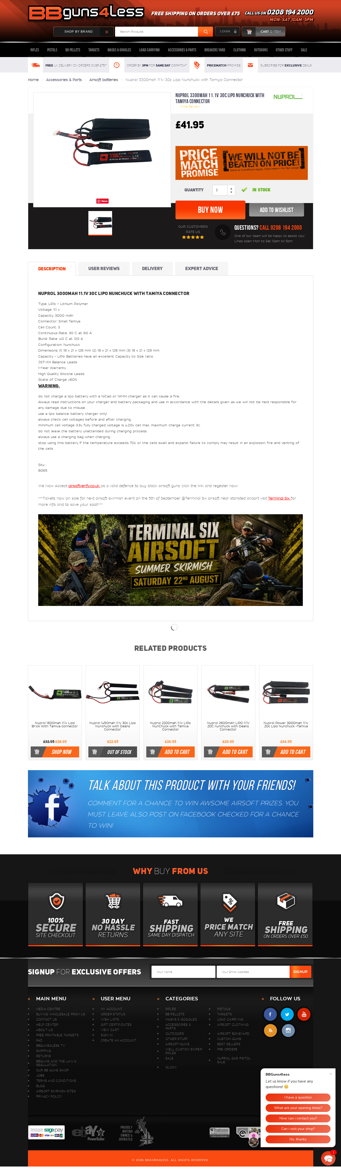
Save (104, 201)
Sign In (107, 1035)
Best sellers (229, 1044)
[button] (328, 1158)
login (225, 31)
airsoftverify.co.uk (84, 486)
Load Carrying (149, 50)
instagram (288, 1031)
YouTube (304, 1014)
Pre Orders (227, 1049)
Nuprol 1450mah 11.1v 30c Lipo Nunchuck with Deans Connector (112, 726)
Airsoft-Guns (178, 1044)
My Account (112, 1009)
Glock (171, 1067)
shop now (61, 752)
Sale (304, 50)
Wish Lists (110, 1019)
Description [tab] (52, 269)
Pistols (52, 50)
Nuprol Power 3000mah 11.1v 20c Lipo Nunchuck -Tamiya (286, 725)
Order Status (113, 1014)
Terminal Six (279, 498)
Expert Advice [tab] (201, 268)
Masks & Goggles (119, 50)
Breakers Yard (214, 50)
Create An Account (118, 1040)
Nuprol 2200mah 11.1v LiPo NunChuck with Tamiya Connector (170, 726)
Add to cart (177, 752)
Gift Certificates (116, 1024)
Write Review (189, 106)
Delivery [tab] (152, 268)
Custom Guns (229, 1039)
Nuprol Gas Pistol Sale (234, 1060)
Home (33, 79)
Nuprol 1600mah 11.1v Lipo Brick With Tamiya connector (55, 725)
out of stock (119, 752)
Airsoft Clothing (233, 1024)
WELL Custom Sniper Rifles (184, 1051)
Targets (93, 50)
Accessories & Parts (182, 50)
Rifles (34, 50)
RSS (270, 1031)
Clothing (239, 50)
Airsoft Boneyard (233, 1033)
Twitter (287, 1014)
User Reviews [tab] (104, 268)
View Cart (110, 1030)
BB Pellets (72, 50)
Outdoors (261, 50)
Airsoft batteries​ (103, 79)
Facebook (270, 1014)
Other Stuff (284, 50)
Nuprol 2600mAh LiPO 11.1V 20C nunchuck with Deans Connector (228, 726)
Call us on (279, 16)
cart (271, 32)
